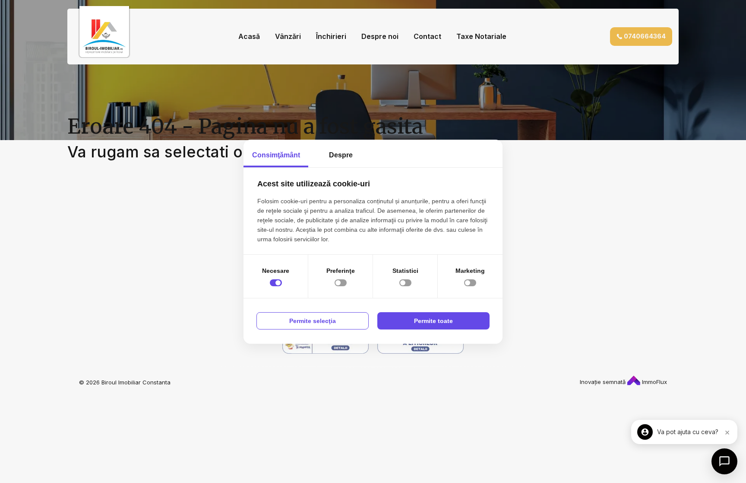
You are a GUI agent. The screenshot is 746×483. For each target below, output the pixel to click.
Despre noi (379, 36)
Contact (427, 36)
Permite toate (433, 320)
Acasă (249, 36)
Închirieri (331, 36)
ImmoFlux (653, 381)
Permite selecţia (312, 320)
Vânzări (288, 36)
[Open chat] (724, 461)
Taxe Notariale (481, 36)
